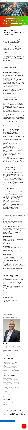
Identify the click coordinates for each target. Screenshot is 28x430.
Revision (5, 396)
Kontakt (5, 404)
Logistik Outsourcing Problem (10, 384)
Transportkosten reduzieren (10, 362)
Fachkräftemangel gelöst (9, 351)
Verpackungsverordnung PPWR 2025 (12, 366)
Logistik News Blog (8, 402)
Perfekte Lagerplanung (9, 368)
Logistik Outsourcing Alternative (11, 383)
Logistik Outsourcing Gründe (10, 379)
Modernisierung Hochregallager (11, 370)
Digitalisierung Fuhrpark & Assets (11, 346)
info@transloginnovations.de (14, 302)
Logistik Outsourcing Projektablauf (12, 388)
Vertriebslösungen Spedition (10, 347)
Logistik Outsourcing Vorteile (10, 380)
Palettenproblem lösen (9, 363)
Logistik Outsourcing (8, 378)
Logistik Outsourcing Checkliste (11, 387)
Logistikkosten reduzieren (9, 361)
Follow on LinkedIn (7, 421)
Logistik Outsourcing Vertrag (10, 386)
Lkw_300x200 (6, 355)
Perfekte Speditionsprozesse (10, 350)
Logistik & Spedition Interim (11, 317)
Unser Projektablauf (8, 353)
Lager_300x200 (7, 373)
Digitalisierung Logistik (8, 365)
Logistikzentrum (7, 391)
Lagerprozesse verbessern (10, 367)
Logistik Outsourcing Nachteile (11, 382)
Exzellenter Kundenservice (10, 349)
